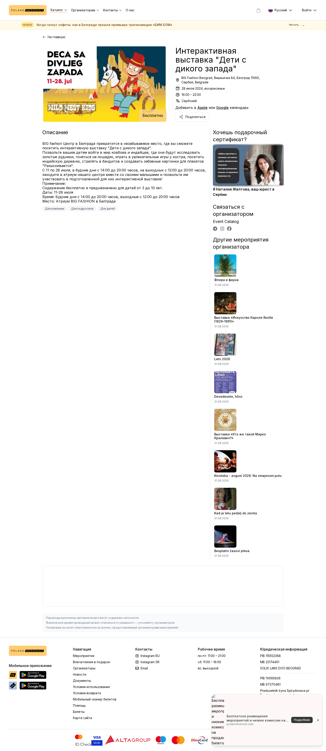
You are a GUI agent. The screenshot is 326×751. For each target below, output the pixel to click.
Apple (202, 107)
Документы (82, 680)
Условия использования (91, 687)
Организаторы (84, 668)
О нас (130, 10)
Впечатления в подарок (91, 662)
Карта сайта (82, 718)
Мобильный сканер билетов (94, 699)
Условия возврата (87, 693)
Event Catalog (226, 221)
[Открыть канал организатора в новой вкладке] (215, 228)
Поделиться (195, 117)
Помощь (79, 705)
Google (222, 107)
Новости (79, 674)
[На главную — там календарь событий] (28, 10)
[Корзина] (259, 10)
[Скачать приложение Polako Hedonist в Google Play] (33, 675)
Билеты (78, 712)
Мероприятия (83, 656)
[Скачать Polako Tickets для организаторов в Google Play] (33, 686)
